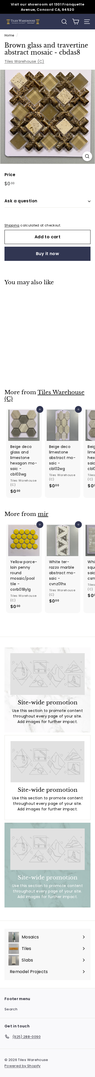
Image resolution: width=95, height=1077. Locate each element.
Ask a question (20, 201)
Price (10, 174)
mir (43, 514)
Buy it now (47, 254)
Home (9, 35)
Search (10, 1009)
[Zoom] (87, 156)
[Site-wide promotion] (47, 674)
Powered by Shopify (22, 1065)
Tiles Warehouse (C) (24, 61)
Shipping (12, 225)
